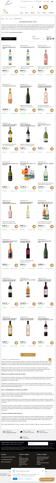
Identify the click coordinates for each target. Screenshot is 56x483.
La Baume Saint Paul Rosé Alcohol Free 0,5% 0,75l (45, 86)
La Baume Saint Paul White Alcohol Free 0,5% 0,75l (9, 125)
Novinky (38, 461)
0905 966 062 (39, 1)
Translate (10, 475)
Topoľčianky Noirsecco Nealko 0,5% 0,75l (26, 86)
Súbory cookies (40, 459)
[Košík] (45, 7)
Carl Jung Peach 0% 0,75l (9, 86)
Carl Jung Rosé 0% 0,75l (44, 47)
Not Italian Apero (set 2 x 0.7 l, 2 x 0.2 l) (28, 164)
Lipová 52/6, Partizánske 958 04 (8, 457)
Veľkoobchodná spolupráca (43, 462)
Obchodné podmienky (24, 458)
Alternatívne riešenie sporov (43, 457)
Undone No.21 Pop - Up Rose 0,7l (27, 280)
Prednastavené (36, 38)
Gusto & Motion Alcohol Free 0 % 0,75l (10, 164)
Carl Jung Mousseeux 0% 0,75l (44, 241)
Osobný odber (22, 462)
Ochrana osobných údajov (42, 458)
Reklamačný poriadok (23, 459)
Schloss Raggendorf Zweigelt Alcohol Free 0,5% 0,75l (45, 320)
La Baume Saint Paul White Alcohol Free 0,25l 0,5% (9, 319)
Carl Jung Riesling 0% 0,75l (27, 47)
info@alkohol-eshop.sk (27, 1)
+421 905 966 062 (7, 461)
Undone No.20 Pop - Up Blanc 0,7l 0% (45, 164)
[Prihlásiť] (40, 7)
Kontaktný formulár (23, 464)
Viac (7, 18)
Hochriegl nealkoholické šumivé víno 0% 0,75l (26, 203)
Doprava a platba (23, 461)
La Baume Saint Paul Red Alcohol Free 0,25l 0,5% (44, 280)
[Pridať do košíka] (16, 71)
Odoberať (51, 443)
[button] (54, 478)
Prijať (15, 478)
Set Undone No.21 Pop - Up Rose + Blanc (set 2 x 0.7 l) (45, 203)
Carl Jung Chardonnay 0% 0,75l (9, 48)
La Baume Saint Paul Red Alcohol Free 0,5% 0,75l (9, 280)
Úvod (2, 18)
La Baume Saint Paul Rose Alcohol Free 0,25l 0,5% (27, 319)
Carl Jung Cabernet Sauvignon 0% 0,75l (25, 241)
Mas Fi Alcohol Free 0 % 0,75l (44, 125)
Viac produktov (28, 354)
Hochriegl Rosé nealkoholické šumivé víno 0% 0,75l (9, 203)
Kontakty (39, 464)
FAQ (20, 465)
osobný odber (46, 1)
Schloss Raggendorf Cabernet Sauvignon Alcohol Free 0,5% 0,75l (27, 126)
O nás (20, 457)
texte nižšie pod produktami (15, 32)
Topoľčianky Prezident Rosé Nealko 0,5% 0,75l (9, 241)
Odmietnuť (28, 478)
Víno (11, 18)
